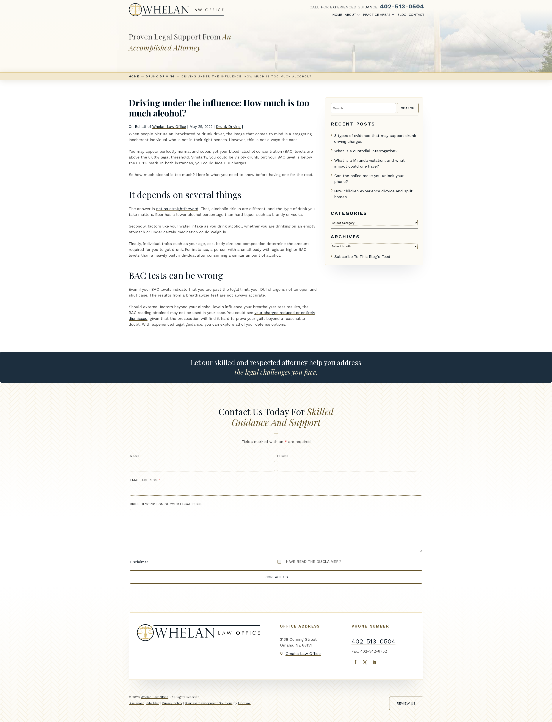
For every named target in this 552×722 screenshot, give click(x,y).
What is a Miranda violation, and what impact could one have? (369, 163)
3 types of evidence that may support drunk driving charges (375, 138)
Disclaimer (139, 562)
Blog (401, 14)
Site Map (152, 703)
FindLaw (244, 703)
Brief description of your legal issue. (166, 504)
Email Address (145, 480)
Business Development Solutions (208, 703)
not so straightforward (177, 208)
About (350, 14)
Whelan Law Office (169, 126)
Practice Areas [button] (376, 14)
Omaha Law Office (303, 653)
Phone (283, 456)
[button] (544, 714)
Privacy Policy (172, 703)
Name (135, 456)
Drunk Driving (228, 126)
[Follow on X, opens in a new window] (365, 662)
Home (337, 14)
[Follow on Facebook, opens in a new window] (355, 662)
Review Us (406, 703)
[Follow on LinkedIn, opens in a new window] (374, 662)
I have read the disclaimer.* (312, 561)
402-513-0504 (402, 6)
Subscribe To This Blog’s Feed (362, 256)
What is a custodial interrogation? (366, 151)
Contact (416, 14)
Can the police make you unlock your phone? (369, 178)
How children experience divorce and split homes (373, 194)
